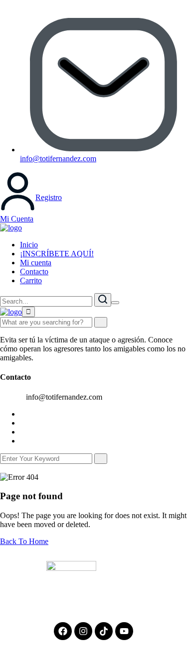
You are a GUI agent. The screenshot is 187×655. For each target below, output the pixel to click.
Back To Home (24, 541)
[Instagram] (83, 631)
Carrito (31, 280)
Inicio (29, 244)
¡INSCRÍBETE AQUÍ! (57, 253)
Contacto (34, 271)
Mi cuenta (35, 262)
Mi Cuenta (16, 219)
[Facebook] (63, 631)
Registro (48, 197)
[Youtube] (124, 631)
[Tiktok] (104, 631)
